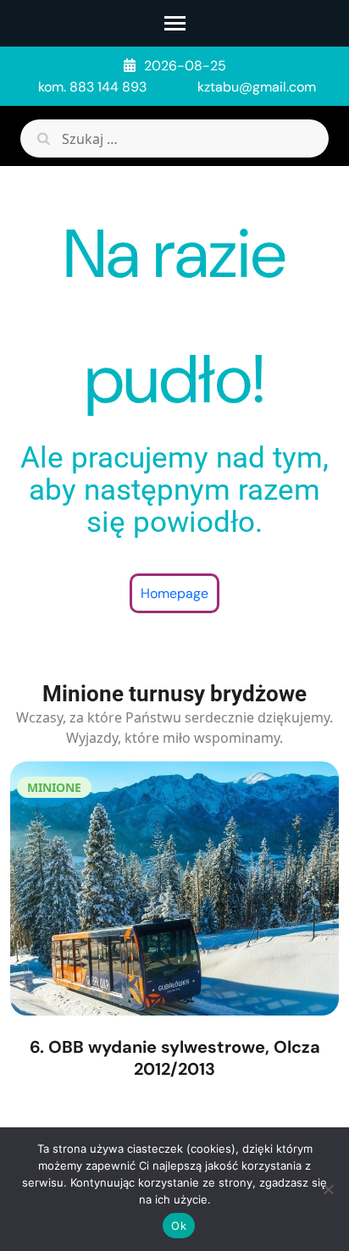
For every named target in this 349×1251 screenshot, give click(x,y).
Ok (178, 1225)
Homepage (174, 593)
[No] (327, 1189)
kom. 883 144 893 (92, 87)
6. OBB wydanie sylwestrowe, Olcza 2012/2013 (175, 1058)
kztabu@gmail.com (256, 87)
